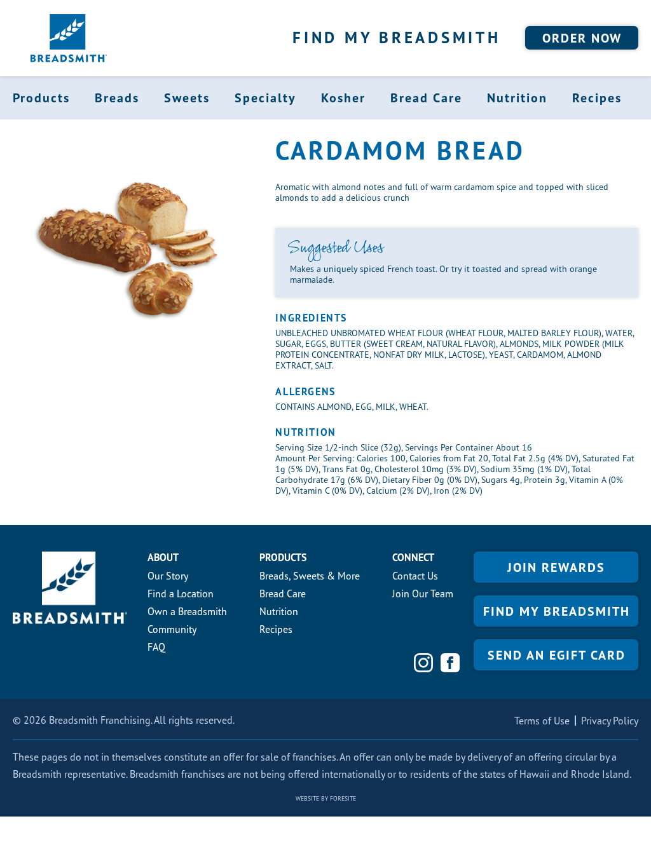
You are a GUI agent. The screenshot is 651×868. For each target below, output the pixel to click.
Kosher (343, 98)
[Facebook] (450, 662)
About (163, 557)
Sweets (187, 98)
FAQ (156, 647)
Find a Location (180, 593)
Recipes (597, 98)
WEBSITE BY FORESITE (326, 798)
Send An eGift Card (557, 655)
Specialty (265, 98)
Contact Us (415, 575)
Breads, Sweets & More (309, 575)
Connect (413, 557)
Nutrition (517, 98)
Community (171, 629)
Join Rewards (556, 567)
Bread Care (426, 98)
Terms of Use (542, 720)
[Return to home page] (69, 38)
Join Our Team (422, 593)
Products (41, 98)
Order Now (582, 38)
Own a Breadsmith (187, 611)
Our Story (167, 575)
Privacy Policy (609, 720)
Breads (117, 98)
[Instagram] (423, 662)
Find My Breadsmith (396, 37)
